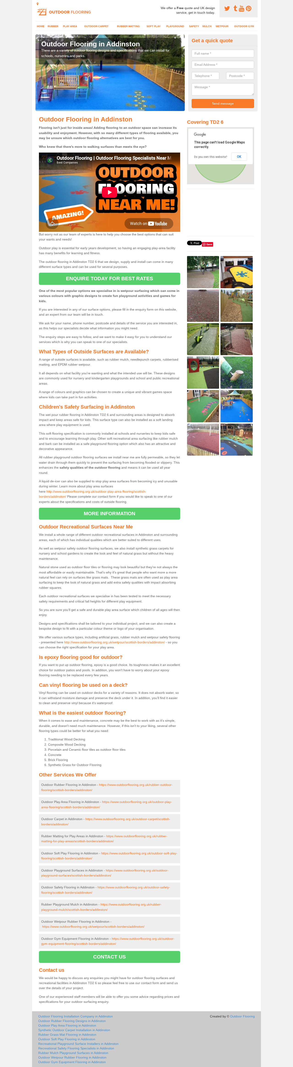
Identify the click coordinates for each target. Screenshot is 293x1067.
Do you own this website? (210, 156)
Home (40, 26)
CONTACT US (109, 957)
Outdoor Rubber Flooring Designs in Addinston (72, 1021)
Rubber (53, 26)
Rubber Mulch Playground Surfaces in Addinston (73, 1053)
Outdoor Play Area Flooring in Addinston (67, 1025)
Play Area (70, 26)
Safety (194, 26)
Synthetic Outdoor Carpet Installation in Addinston (74, 1030)
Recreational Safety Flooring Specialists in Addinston (76, 1048)
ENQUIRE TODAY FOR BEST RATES (109, 278)
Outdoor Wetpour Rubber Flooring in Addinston (72, 1057)
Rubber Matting (128, 26)
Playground (175, 26)
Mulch (207, 26)
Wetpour (222, 26)
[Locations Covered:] (37, 3)
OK (239, 156)
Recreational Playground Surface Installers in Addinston (78, 1044)
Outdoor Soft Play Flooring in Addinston (66, 1039)
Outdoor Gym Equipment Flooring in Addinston (72, 1062)
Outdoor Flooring (242, 1016)
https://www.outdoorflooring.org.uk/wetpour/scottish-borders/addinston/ (93, 926)
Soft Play (153, 26)
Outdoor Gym (244, 26)
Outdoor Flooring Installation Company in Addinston (75, 1016)
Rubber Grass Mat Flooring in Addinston (67, 1034)
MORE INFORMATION (110, 513)
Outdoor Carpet (96, 26)
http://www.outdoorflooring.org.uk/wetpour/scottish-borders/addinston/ (114, 642)
